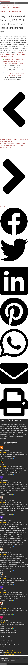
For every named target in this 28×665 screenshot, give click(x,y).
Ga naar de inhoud (5, 1)
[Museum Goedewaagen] (7, 3)
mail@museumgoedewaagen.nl (14, 652)
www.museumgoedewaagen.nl (8, 654)
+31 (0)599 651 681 (10, 650)
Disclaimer (24, 658)
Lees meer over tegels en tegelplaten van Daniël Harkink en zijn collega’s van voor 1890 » (13, 54)
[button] (14, 221)
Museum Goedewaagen (15, 658)
